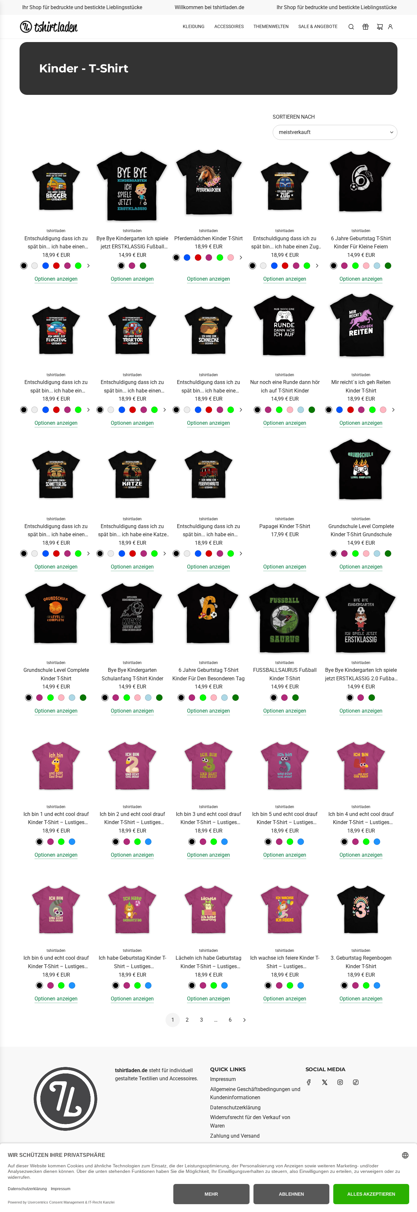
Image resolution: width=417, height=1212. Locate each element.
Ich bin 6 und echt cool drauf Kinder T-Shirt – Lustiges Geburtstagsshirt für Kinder (56, 962)
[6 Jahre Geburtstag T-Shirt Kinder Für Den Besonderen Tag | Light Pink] (213, 697)
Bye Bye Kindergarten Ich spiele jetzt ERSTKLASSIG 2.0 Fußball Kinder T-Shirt (361, 675)
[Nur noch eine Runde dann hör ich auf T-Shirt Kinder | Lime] (279, 409)
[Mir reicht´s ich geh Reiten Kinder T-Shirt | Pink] (361, 409)
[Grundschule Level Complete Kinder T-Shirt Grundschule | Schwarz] (333, 553)
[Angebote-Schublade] (365, 27)
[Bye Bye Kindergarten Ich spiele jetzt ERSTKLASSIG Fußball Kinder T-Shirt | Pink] (132, 265)
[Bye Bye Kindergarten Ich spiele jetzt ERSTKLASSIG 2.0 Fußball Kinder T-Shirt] (360, 618)
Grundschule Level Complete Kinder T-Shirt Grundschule (361, 530)
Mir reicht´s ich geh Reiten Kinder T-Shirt (361, 386)
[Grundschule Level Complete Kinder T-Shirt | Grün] (83, 697)
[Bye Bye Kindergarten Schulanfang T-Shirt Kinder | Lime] (126, 697)
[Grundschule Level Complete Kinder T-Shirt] (56, 618)
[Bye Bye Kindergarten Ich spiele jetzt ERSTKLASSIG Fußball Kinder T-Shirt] (132, 186)
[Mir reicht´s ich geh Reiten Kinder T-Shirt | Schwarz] (328, 409)
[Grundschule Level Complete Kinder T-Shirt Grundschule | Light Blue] (377, 553)
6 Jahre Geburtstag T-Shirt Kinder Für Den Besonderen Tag (208, 674)
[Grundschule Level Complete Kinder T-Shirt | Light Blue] (72, 697)
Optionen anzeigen (56, 279)
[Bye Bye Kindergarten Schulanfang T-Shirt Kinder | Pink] (115, 697)
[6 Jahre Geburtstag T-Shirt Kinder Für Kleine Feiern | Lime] (355, 265)
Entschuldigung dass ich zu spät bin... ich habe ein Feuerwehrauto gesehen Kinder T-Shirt (208, 531)
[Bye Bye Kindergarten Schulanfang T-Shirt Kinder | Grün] (159, 697)
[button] (88, 265)
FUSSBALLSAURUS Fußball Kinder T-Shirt (285, 674)
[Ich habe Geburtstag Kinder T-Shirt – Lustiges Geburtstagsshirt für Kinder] (132, 905)
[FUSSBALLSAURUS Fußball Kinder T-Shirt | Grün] (295, 697)
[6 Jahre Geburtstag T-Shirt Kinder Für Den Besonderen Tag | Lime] (203, 697)
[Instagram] (340, 1082)
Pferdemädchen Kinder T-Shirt (208, 238)
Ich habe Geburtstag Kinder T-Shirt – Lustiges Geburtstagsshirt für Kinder (132, 962)
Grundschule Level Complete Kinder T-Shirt (56, 674)
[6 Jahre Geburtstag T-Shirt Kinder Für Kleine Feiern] (360, 186)
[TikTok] (356, 1082)
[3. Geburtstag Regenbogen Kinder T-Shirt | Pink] (355, 985)
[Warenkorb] (380, 27)
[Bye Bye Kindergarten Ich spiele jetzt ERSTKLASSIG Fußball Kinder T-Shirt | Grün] (143, 265)
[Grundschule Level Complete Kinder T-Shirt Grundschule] (360, 474)
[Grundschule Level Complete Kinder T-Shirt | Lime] (50, 697)
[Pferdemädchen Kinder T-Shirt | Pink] (209, 257)
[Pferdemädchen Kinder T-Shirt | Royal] (187, 257)
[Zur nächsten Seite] (244, 1020)
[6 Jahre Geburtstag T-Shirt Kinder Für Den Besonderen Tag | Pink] (192, 697)
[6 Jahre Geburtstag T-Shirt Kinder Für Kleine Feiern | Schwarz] (333, 265)
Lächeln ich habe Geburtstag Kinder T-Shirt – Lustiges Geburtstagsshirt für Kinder (208, 962)
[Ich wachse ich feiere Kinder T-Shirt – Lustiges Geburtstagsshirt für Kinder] (284, 905)
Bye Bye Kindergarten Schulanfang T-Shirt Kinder (132, 674)
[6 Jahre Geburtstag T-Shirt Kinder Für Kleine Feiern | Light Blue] (377, 265)
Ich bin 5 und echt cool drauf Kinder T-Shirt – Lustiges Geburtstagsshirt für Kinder (285, 819)
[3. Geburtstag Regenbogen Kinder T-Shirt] (360, 905)
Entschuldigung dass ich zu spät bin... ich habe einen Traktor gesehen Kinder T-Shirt (132, 387)
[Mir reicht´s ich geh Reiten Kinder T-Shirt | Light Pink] (383, 409)
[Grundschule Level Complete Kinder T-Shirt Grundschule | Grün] (388, 553)
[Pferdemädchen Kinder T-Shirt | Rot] (198, 257)
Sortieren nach (294, 117)
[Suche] (351, 27)
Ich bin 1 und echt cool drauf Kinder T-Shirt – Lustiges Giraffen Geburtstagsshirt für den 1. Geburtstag (56, 819)
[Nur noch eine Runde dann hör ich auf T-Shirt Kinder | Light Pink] (290, 409)
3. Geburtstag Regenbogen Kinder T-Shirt (361, 962)
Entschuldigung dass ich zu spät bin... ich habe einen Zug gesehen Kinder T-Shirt (285, 243)
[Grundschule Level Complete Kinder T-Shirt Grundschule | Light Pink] (366, 553)
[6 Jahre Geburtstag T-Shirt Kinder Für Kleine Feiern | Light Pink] (366, 265)
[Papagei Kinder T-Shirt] (284, 474)
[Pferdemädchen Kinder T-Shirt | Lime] (220, 257)
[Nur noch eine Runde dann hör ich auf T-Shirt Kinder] (284, 330)
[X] (324, 1082)
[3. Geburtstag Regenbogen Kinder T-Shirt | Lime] (366, 985)
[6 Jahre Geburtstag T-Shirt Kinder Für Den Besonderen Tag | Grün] (235, 697)
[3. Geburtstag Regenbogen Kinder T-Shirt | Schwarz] (344, 985)
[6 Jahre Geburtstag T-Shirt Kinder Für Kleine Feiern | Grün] (388, 265)
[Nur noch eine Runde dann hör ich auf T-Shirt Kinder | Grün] (312, 409)
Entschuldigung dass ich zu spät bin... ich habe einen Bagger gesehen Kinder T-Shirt (56, 243)
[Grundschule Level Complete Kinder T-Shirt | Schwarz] (28, 697)
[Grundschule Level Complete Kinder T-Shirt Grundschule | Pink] (344, 553)
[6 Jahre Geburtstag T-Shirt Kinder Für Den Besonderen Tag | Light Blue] (224, 697)
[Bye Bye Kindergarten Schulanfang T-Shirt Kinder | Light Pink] (137, 697)
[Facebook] (309, 1082)
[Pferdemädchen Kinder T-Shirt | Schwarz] (176, 257)
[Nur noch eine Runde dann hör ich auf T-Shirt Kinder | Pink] (268, 409)
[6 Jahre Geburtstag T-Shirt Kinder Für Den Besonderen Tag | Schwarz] (181, 697)
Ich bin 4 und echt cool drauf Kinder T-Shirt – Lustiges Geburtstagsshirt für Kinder (361, 819)
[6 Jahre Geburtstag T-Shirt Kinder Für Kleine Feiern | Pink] (344, 265)
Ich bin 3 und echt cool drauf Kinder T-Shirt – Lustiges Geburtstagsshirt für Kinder (208, 819)
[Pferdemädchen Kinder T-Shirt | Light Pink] (230, 257)
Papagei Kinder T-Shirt (284, 526)
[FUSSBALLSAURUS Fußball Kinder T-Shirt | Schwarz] (273, 697)
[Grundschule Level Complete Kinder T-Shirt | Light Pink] (61, 697)
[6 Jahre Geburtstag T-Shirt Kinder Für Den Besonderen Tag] (208, 618)
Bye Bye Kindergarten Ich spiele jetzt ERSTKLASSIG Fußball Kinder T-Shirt (132, 243)
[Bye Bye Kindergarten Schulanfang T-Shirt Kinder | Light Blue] (148, 697)
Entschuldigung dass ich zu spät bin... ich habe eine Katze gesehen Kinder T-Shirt (132, 531)
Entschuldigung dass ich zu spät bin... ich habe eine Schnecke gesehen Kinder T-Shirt (208, 387)
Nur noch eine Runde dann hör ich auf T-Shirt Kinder (285, 386)
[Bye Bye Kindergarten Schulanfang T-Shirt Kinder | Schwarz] (105, 697)
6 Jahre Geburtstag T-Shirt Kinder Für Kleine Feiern (361, 242)
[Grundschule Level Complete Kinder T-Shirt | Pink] (39, 697)
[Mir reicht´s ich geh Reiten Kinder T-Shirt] (360, 330)
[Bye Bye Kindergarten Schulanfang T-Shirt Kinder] (132, 618)
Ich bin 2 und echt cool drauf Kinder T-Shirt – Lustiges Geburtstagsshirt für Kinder (132, 819)
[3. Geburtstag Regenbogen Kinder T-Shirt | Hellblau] (377, 985)
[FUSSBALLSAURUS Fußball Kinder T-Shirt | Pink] (284, 697)
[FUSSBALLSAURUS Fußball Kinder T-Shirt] (284, 618)
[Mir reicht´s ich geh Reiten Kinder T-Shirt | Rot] (350, 409)
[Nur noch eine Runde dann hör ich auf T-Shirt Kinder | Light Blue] (300, 409)
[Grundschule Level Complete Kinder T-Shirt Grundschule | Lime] (355, 553)
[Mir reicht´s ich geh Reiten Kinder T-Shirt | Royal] (339, 409)
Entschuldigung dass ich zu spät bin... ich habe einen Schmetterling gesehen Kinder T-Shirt (56, 531)
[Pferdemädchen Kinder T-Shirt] (208, 186)
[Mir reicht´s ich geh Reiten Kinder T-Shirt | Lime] (372, 409)
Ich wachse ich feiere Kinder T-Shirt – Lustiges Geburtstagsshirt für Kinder (284, 962)
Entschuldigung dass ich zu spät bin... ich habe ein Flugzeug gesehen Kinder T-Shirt (56, 387)
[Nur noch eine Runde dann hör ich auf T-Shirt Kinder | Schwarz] (257, 409)
